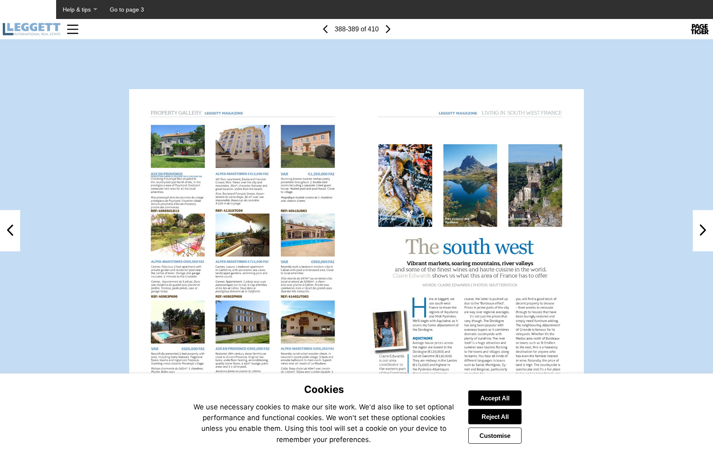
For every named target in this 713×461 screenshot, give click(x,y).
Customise (494, 435)
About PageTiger (28, 9)
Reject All (495, 416)
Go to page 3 (127, 9)
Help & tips (77, 9)
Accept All (495, 398)
